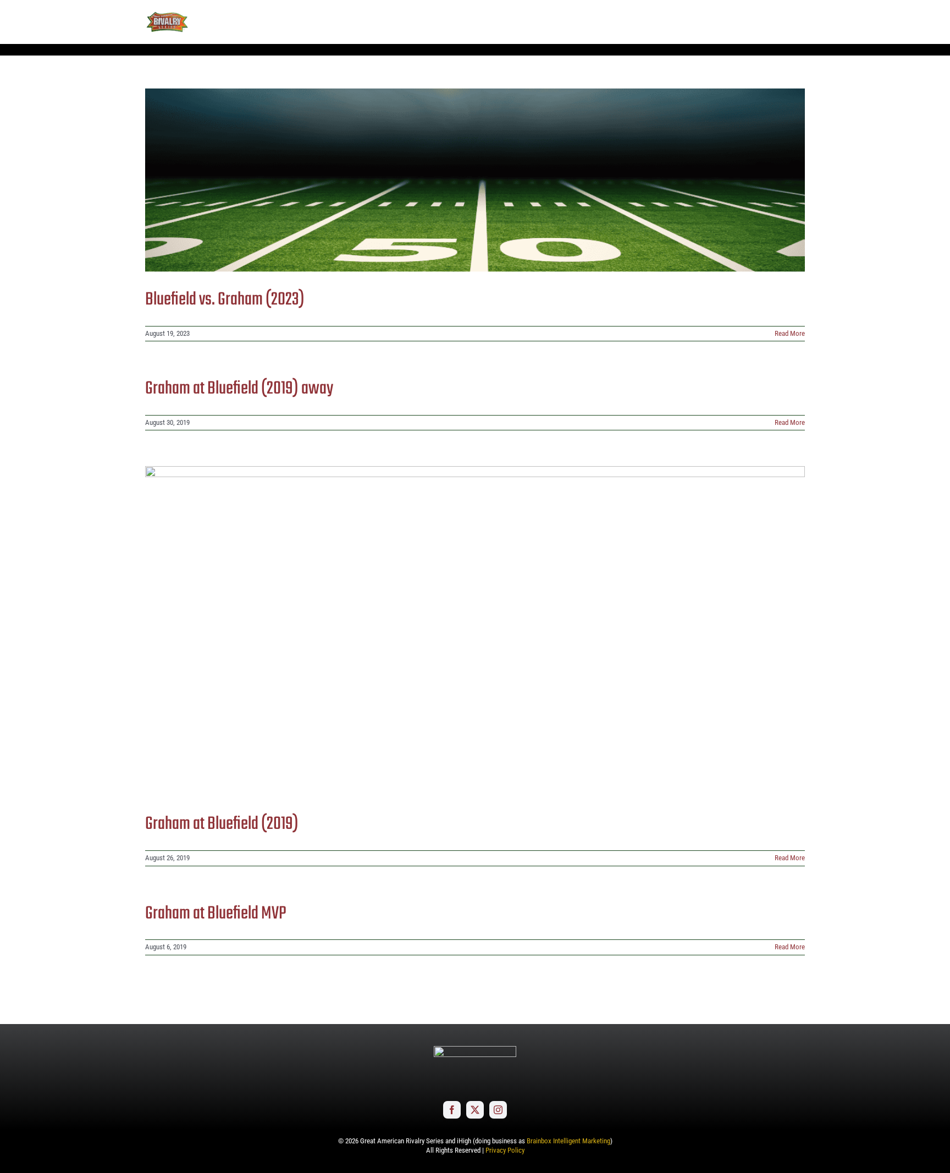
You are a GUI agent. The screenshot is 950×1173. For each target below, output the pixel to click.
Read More (790, 333)
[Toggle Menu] (797, 22)
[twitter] (475, 1110)
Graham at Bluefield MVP (215, 914)
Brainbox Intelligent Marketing (568, 1141)
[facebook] (452, 1110)
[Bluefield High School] (475, 180)
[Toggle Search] (766, 21)
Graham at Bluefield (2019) (222, 824)
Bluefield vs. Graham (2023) (225, 300)
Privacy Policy (504, 1150)
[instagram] (498, 1110)
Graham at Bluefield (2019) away (239, 389)
